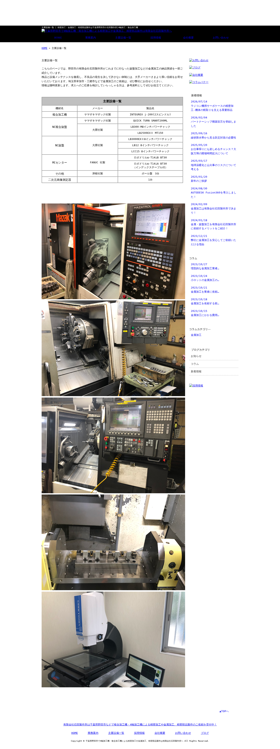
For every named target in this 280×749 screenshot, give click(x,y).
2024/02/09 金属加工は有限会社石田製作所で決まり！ (213, 208)
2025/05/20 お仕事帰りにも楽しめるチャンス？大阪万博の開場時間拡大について (213, 149)
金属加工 (196, 334)
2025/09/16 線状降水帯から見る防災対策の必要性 (213, 135)
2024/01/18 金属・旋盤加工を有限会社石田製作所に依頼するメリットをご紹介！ (213, 224)
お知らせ (196, 356)
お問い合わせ (221, 37)
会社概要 (188, 37)
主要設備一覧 (123, 37)
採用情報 (155, 37)
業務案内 (90, 37)
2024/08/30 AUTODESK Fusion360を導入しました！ (213, 192)
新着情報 (196, 371)
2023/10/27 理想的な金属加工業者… (205, 266)
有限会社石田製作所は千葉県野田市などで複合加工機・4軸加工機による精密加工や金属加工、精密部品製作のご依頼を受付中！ (140, 724)
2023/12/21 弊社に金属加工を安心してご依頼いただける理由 (213, 240)
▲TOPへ (224, 711)
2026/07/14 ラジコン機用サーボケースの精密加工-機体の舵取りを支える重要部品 (212, 105)
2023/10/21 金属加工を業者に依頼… (205, 289)
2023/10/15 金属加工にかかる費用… (205, 313)
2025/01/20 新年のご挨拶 (199, 178)
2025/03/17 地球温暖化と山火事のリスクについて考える (213, 165)
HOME (58, 37)
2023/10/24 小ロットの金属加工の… (205, 278)
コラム (195, 363)
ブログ (205, 732)
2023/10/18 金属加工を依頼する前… (205, 301)
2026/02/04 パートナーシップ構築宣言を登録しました (213, 121)
